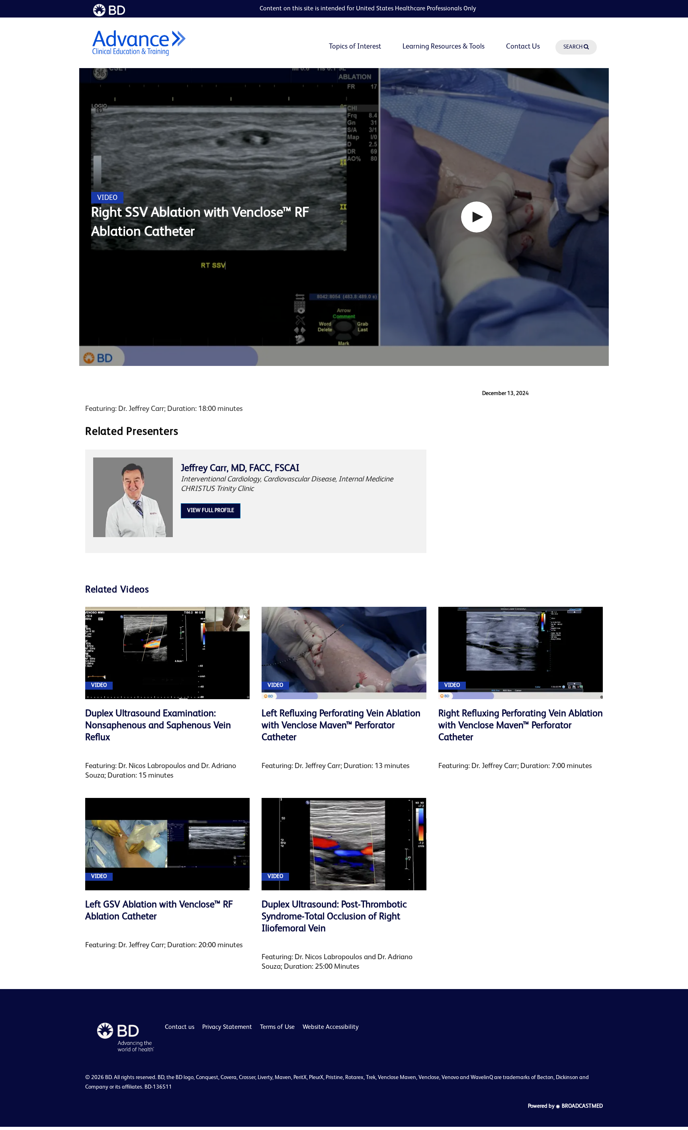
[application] (344, 217)
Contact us (179, 1027)
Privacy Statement (227, 1027)
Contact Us (523, 46)
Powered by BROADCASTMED (565, 1106)
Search (573, 47)
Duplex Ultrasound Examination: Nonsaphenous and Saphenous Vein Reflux (158, 726)
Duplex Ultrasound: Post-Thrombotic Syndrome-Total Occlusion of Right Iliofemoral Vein (334, 917)
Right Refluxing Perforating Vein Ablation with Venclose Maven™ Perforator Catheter (520, 726)
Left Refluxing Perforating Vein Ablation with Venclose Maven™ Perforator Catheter (341, 726)
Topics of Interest (355, 46)
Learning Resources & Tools (444, 46)
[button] (477, 217)
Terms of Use (277, 1027)
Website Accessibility (331, 1027)
